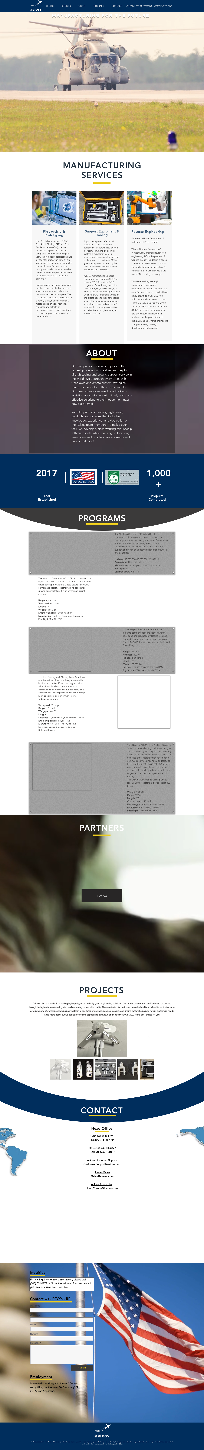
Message (35, 1343)
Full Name (35, 1306)
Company (35, 1315)
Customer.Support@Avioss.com (102, 1164)
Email (33, 1324)
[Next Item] (149, 1039)
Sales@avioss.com (102, 1176)
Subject (34, 1334)
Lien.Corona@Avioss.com (102, 1188)
